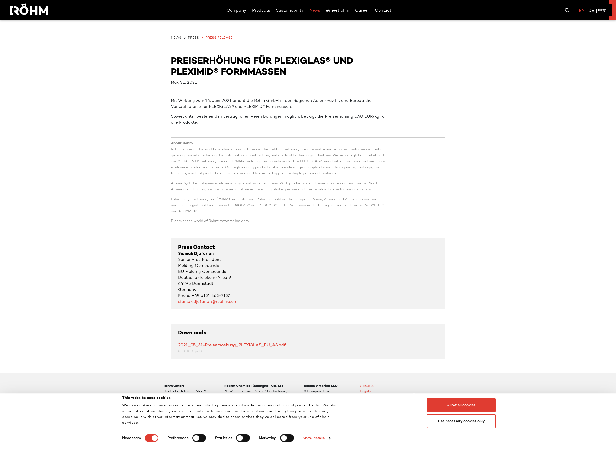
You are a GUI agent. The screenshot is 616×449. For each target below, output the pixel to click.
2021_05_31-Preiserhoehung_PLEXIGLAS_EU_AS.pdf (232, 344)
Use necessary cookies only (461, 421)
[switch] (199, 438)
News (176, 37)
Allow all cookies (461, 405)
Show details (314, 438)
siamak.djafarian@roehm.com (207, 301)
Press (193, 37)
